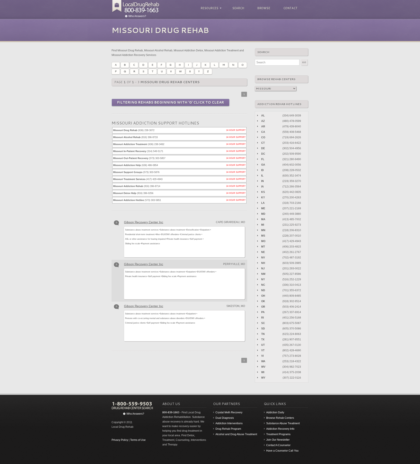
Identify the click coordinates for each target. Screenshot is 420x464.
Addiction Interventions (229, 423)
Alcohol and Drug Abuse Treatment (236, 434)
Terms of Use (138, 439)
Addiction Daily (275, 412)
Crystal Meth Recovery (228, 412)
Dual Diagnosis (224, 417)
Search (238, 8)
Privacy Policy (120, 439)
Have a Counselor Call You (282, 450)
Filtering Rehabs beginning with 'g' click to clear (170, 102)
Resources (208, 8)
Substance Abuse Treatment (283, 423)
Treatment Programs (278, 434)
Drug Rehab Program (228, 428)
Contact (290, 8)
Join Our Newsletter (278, 439)
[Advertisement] (230, 241)
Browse (263, 8)
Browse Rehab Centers (280, 417)
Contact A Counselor (278, 445)
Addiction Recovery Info (280, 428)
